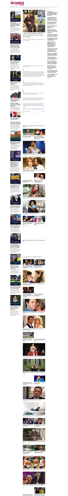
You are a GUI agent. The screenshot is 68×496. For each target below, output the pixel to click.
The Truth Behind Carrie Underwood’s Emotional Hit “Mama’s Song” (15, 57)
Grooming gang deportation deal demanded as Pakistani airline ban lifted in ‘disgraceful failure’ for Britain (15, 16)
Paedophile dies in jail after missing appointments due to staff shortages (15, 136)
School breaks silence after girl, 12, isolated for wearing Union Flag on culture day (15, 300)
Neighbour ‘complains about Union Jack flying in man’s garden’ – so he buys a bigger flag (15, 97)
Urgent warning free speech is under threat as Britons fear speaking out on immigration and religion (15, 178)
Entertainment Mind (41, 109)
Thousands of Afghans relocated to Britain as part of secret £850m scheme (15, 219)
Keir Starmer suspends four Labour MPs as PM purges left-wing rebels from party (15, 116)
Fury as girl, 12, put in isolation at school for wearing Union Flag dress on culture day (15, 259)
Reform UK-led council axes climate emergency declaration (15, 76)
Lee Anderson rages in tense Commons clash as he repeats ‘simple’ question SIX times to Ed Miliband (15, 238)
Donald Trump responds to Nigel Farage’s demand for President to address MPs (15, 199)
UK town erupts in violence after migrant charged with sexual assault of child (15, 280)
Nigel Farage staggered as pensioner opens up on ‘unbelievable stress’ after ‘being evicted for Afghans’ (15, 38)
